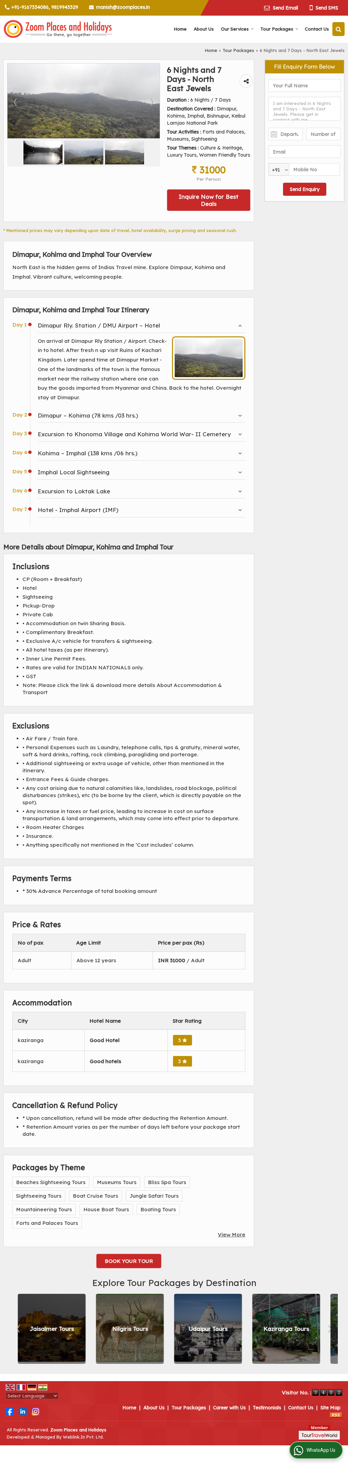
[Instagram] (36, 1411)
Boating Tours (158, 1209)
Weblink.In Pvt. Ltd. (83, 1437)
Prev (19, 1328)
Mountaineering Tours (44, 1209)
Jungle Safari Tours (154, 1196)
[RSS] (336, 1415)
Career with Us (229, 1408)
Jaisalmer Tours (46, 1328)
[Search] (338, 29)
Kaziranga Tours (281, 1328)
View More (231, 1234)
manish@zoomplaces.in (123, 7)
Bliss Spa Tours (167, 1182)
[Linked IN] (23, 1411)
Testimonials (267, 1408)
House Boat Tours (106, 1209)
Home (180, 29)
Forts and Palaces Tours (47, 1223)
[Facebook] (10, 1411)
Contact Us (317, 29)
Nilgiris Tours (125, 1328)
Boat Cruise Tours (95, 1196)
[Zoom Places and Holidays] (57, 29)
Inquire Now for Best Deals (209, 200)
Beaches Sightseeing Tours (51, 1182)
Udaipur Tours (203, 1328)
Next (329, 1328)
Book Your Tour (129, 1261)
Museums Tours (117, 1182)
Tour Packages (276, 29)
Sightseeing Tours (39, 1196)
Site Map (330, 1408)
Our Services (235, 29)
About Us (204, 29)
